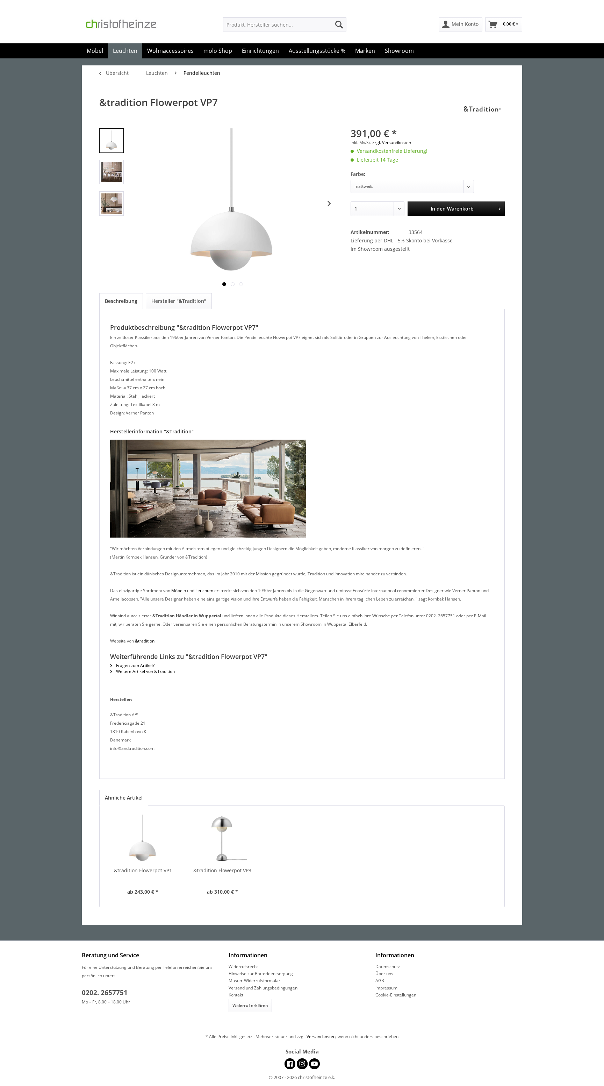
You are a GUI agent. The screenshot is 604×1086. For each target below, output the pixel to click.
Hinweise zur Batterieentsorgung (261, 974)
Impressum (386, 988)
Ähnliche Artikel (124, 797)
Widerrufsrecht (243, 967)
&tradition (144, 641)
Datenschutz (387, 967)
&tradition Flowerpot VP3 (222, 870)
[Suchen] (339, 24)
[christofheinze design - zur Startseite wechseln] (127, 26)
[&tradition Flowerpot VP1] (143, 839)
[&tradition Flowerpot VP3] (222, 839)
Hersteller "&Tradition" (178, 301)
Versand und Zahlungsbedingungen (263, 988)
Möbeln (178, 591)
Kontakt (236, 995)
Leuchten (204, 591)
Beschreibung (121, 301)
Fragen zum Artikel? (134, 665)
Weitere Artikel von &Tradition (145, 671)
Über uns (384, 974)
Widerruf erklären (250, 1005)
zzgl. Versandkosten (391, 142)
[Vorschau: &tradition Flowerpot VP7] (111, 140)
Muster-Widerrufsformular (254, 981)
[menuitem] (284, 24)
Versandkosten (321, 1036)
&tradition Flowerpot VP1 (143, 870)
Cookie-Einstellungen (395, 995)
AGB (379, 981)
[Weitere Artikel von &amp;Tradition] (484, 109)
